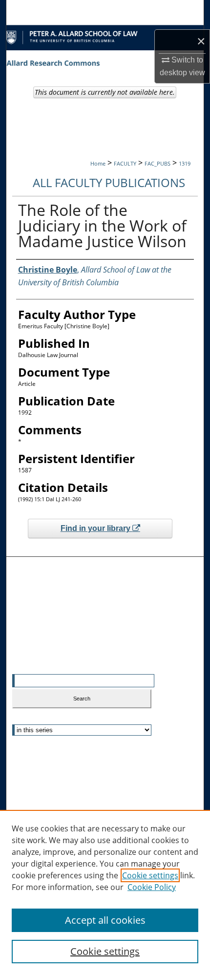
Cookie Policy (151, 887)
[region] (105, 892)
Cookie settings (150, 875)
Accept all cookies (105, 920)
